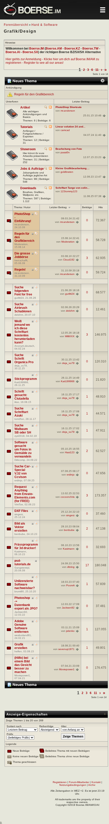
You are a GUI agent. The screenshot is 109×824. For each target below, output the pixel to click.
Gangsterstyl (21, 567)
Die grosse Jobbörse (22, 255)
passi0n (65, 152)
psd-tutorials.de (22, 562)
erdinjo (18, 480)
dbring (71, 566)
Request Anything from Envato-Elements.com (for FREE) (24, 494)
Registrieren (60, 782)
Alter (63, 726)
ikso (16, 402)
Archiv (91, 785)
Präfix (10, 734)
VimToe (18, 504)
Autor (27, 207)
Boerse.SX (30, 52)
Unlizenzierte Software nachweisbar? (24, 584)
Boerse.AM (54, 48)
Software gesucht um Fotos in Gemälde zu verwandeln (22, 449)
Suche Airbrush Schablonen (22, 307)
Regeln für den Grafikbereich (34, 94)
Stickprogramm (25, 379)
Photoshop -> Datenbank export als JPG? (26, 603)
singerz (18, 514)
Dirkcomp (19, 460)
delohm (18, 314)
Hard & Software (44, 25)
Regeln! (20, 269)
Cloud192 (69, 259)
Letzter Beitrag (58, 207)
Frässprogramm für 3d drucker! (26, 546)
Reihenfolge (46, 726)
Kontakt (96, 782)
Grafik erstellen (20, 646)
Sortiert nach (14, 726)
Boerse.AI (13, 52)
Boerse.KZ (72, 48)
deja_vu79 (20, 365)
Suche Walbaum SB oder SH (22, 429)
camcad (65, 130)
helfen (18, 651)
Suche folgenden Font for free (23, 291)
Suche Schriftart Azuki (21, 412)
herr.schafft (20, 260)
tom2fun (19, 419)
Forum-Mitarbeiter (79, 782)
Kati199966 (21, 382)
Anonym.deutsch (24, 345)
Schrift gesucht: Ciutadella (21, 395)
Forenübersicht (16, 25)
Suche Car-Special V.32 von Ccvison (22, 472)
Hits (100, 207)
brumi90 (19, 591)
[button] (102, 9)
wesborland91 (22, 635)
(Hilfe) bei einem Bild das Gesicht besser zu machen (23, 665)
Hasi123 (70, 452)
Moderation (21, 244)
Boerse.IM (36, 48)
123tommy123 (69, 191)
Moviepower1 (22, 675)
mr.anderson (68, 110)
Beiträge (87, 207)
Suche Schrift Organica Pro (23, 358)
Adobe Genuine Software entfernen (21, 626)
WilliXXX (70, 336)
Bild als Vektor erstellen (20, 527)
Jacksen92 (20, 612)
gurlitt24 (19, 297)
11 (97, 70)
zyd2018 (19, 436)
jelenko (70, 630)
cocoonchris (68, 496)
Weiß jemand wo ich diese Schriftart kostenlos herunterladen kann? (24, 331)
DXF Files (21, 511)
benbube (19, 534)
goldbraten (67, 171)
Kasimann (20, 551)
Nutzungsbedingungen (72, 785)
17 (87, 565)
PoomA (70, 585)
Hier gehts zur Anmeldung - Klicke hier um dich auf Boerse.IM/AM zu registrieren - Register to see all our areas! (52, 60)
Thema (18, 207)
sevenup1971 (66, 649)
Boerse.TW (90, 48)
